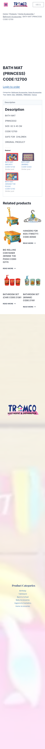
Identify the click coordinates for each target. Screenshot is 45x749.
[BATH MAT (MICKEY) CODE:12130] (12, 157)
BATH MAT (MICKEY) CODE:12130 (10, 164)
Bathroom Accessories (19, 92)
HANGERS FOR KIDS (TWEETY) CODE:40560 (30, 234)
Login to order (11, 86)
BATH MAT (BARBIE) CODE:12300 (26, 164)
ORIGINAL (19, 95)
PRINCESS (27, 95)
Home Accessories (35, 92)
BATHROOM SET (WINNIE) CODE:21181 (31, 297)
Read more (8, 268)
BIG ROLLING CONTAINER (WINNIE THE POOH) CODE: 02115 (10, 256)
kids (13, 95)
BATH (9, 95)
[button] (6, 5)
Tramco (34, 95)
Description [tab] (10, 102)
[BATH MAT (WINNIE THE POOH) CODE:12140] (12, 176)
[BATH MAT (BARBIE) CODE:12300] (28, 157)
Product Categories (23, 585)
